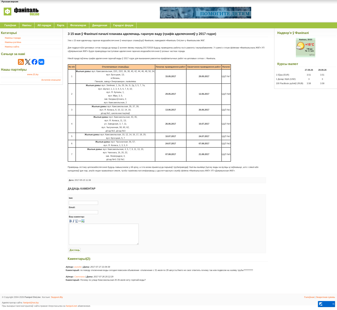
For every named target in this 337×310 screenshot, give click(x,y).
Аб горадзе (44, 25)
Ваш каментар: (77, 217)
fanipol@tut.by (31, 302)
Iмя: (71, 198)
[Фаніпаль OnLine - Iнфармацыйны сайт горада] (21, 18)
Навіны (26, 25)
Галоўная (10, 25)
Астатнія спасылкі (51, 80)
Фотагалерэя (78, 25)
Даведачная (99, 25)
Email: (72, 207)
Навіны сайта (12, 46)
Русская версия (10, 1)
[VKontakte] (41, 62)
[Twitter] (28, 62)
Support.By (57, 297)
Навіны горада (13, 38)
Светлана (79, 276)
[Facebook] (34, 62)
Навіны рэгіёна (13, 42)
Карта (60, 25)
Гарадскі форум (123, 25)
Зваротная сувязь (325, 297)
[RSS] (21, 62)
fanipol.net (71, 306)
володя (77, 267)
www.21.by (32, 74)
